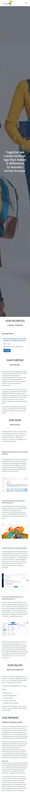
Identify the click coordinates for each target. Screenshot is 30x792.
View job (7, 350)
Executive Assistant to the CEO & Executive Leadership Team (14, 339)
